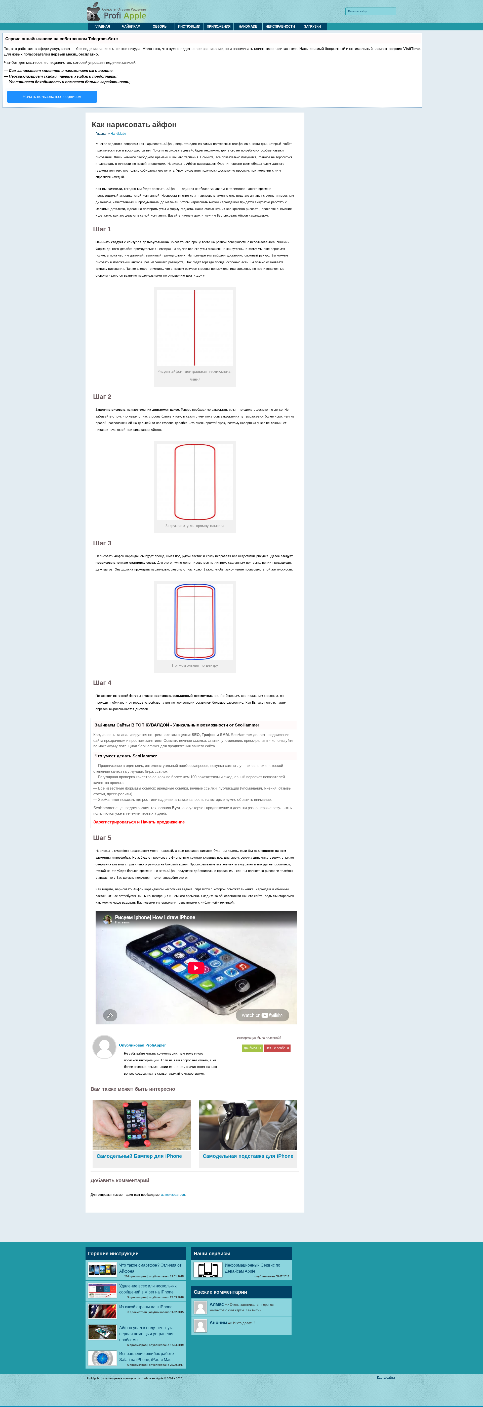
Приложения (218, 26)
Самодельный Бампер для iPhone (139, 1156)
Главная (102, 26)
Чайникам (131, 26)
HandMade (248, 26)
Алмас (217, 1304)
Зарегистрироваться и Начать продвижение (139, 822)
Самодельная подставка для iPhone (248, 1156)
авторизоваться (173, 1194)
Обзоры (160, 26)
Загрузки (312, 26)
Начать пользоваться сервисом (52, 96)
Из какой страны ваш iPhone (146, 1307)
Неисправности (280, 26)
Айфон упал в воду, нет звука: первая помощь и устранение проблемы (147, 1334)
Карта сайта (386, 1377)
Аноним (218, 1322)
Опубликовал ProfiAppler (142, 1045)
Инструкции (189, 26)
